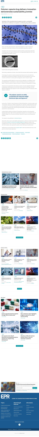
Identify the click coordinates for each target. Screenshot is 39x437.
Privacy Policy (25, 390)
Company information (30, 407)
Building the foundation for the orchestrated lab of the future (9, 186)
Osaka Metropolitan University (6, 134)
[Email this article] (11, 17)
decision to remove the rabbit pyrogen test (16, 122)
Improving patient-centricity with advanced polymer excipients (6, 260)
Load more (19, 288)
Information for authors (18, 414)
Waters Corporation (5, 213)
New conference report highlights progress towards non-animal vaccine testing (28, 315)
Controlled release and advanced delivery (8, 132)
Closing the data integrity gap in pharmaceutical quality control (19, 207)
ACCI (19, 281)
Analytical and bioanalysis (5, 405)
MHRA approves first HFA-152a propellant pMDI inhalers (19, 227)
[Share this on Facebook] (3, 17)
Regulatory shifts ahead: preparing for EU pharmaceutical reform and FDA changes (31, 228)
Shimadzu (26, 190)
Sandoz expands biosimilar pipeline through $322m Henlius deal (10, 314)
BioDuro (33, 283)
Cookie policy (28, 414)
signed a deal (19, 127)
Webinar (28, 225)
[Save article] (36, 17)
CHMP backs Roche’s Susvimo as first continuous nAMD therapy (32, 207)
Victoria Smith (4, 316)
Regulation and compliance (5, 413)
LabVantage (21, 210)
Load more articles (19, 237)
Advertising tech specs (18, 410)
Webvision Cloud (22, 433)
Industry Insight (27, 132)
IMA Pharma (21, 263)
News (3, 6)
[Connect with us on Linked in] (19, 425)
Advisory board (16, 412)
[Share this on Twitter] (5, 17)
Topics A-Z (10, 429)
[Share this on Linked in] (7, 17)
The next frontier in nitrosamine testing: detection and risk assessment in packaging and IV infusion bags (7, 208)
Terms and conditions (30, 410)
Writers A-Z (15, 429)
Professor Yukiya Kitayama (16, 134)
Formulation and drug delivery (20, 132)
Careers (27, 408)
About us (27, 405)
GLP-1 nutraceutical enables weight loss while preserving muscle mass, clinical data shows (6, 228)
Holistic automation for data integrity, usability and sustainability (19, 260)
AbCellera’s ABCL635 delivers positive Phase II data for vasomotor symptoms (28, 337)
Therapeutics (23, 134)
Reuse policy (16, 415)
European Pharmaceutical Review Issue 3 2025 (18, 279)
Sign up (34, 387)
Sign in (24, 15)
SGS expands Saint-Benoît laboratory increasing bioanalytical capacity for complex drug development (10, 338)
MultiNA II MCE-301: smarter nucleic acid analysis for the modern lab (28, 187)
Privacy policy (28, 412)
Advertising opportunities (18, 406)
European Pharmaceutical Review (19, 282)
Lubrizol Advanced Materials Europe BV (6, 264)
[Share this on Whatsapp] (9, 17)
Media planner (16, 408)
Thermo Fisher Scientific (10, 188)
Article (3, 204)
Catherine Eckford (29, 210)
